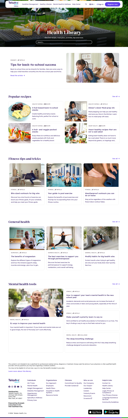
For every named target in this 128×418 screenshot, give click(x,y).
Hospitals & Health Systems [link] (53, 391)
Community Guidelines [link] (110, 402)
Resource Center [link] (52, 395)
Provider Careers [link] (71, 386)
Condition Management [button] (30, 4)
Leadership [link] (88, 388)
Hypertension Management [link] (32, 394)
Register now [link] (113, 4)
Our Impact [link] (88, 386)
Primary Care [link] (32, 400)
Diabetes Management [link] (35, 391)
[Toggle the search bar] (86, 4)
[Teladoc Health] (14, 381)
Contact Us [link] (106, 383)
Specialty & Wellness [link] (34, 398)
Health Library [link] (107, 386)
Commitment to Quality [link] (73, 383)
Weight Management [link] (35, 388)
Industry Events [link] (89, 393)
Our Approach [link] (51, 383)
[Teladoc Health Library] (13, 4)
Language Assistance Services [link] (110, 398)
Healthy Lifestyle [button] (46, 4)
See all (115, 96)
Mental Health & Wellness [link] (62, 4)
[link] (9, 387)
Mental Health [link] (32, 386)
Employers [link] (50, 386)
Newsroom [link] (87, 396)
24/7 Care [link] (31, 383)
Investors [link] (87, 398)
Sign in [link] (100, 4)
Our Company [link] (89, 383)
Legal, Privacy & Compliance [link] (108, 391)
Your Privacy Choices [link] (110, 395)
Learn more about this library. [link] (19, 371)
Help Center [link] (76, 4)
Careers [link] (86, 391)
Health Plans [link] (50, 388)
